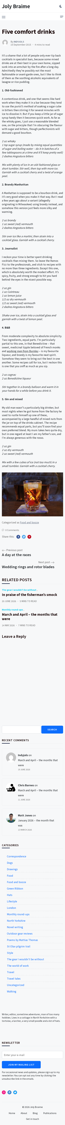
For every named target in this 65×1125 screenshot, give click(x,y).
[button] (3, 16)
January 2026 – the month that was (36, 822)
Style (10, 953)
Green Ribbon (15, 888)
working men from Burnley (22, 351)
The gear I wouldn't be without (19, 589)
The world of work (18, 965)
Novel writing (15, 927)
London (11, 908)
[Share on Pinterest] (29, 537)
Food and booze (29, 522)
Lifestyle (12, 901)
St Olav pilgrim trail (18, 946)
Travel (10, 972)
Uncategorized (15, 985)
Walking (11, 991)
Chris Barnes (26, 785)
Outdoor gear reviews (19, 933)
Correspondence (16, 856)
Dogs (10, 863)
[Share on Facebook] (18, 537)
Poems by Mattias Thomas (22, 940)
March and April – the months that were (29, 616)
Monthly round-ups (12, 609)
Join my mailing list (21, 1064)
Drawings (12, 869)
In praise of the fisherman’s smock (29, 594)
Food (10, 875)
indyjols (23, 755)
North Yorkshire (16, 920)
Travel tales (14, 978)
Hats (9, 895)
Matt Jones (25, 815)
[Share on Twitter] (24, 537)
